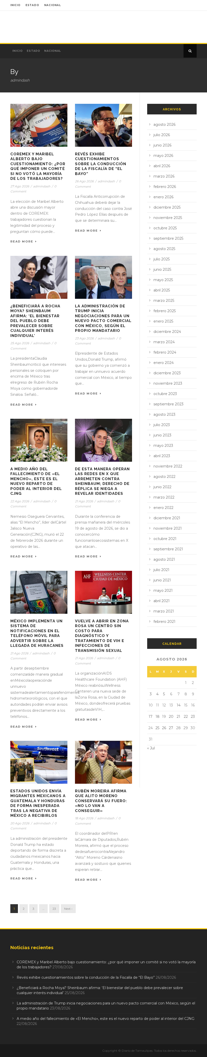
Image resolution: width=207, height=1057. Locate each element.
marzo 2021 (163, 611)
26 (164, 728)
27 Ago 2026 (19, 186)
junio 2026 (162, 145)
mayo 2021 (163, 590)
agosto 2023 (164, 414)
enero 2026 (163, 197)
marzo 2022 (163, 497)
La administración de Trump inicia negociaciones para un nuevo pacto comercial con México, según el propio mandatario (103, 318)
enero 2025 (163, 321)
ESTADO (32, 5)
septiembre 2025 (168, 238)
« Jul (151, 748)
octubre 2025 (165, 228)
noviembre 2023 (167, 383)
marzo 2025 (163, 300)
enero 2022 (163, 507)
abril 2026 (161, 166)
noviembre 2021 (167, 528)
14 (178, 705)
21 (178, 716)
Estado (33, 51)
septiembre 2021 (168, 549)
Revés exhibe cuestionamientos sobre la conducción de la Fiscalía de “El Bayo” (100, 164)
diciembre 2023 (167, 373)
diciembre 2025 (166, 207)
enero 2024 (163, 362)
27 (171, 728)
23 (54, 909)
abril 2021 (161, 601)
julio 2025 (161, 259)
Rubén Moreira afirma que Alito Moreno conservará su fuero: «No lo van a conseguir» (101, 801)
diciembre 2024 (167, 331)
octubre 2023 (165, 393)
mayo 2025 (163, 280)
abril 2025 (161, 290)
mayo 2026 (163, 155)
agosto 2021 (164, 559)
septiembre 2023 (168, 404)
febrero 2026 (164, 186)
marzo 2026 (163, 176)
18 (158, 716)
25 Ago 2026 (19, 343)
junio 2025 (162, 269)
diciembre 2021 (166, 518)
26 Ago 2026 (84, 181)
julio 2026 (161, 135)
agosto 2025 (164, 249)
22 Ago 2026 (19, 501)
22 (186, 716)
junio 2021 (162, 580)
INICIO (15, 5)
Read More (21, 241)
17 (150, 716)
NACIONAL (52, 5)
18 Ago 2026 (84, 818)
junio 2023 (162, 435)
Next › (68, 909)
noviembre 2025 (167, 217)
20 (171, 716)
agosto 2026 (164, 124)
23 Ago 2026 (84, 338)
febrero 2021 (164, 621)
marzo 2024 (164, 342)
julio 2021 (161, 570)
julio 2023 (161, 425)
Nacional (52, 51)
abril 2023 (161, 456)
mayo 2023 (163, 445)
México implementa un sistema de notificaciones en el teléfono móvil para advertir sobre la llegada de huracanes (37, 633)
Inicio (17, 51)
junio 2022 (162, 487)
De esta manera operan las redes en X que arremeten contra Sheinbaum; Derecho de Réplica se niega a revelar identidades (102, 481)
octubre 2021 (164, 538)
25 (157, 728)
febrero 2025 (164, 311)
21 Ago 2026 (84, 501)
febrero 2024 (164, 352)
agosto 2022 (164, 476)
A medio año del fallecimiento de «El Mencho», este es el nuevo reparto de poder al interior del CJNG (36, 481)
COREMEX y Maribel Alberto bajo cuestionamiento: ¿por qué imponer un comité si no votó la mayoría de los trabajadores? (37, 166)
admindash (41, 186)
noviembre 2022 (167, 466)
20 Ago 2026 (19, 823)
